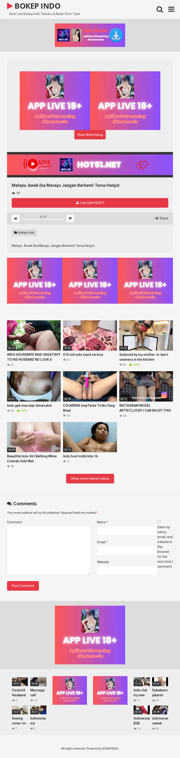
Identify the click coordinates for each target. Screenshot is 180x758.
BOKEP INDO (36, 6)
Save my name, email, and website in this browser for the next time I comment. (165, 546)
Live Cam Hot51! (91, 203)
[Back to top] (164, 744)
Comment (14, 522)
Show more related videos (90, 478)
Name (102, 522)
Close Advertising (90, 135)
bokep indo (26, 232)
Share (163, 218)
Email (102, 542)
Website (103, 562)
